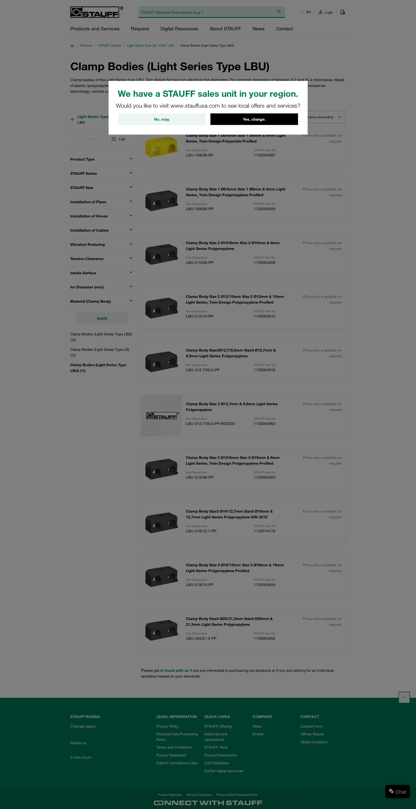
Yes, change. (254, 119)
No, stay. (162, 119)
